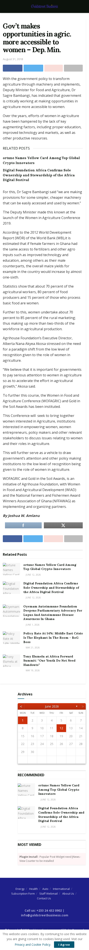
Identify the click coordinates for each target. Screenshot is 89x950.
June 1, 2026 (32, 624)
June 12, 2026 (33, 574)
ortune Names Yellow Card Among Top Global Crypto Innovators (49, 567)
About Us (68, 893)
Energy (20, 889)
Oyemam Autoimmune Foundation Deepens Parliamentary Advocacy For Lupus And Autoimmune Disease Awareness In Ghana (52, 612)
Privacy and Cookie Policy (32, 944)
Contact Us (44, 898)
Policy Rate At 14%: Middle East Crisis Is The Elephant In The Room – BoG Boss (53, 637)
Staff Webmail (48, 893)
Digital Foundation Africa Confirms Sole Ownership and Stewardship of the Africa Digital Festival (39, 175)
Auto (45, 889)
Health (33, 889)
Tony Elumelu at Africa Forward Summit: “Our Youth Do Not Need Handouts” (49, 660)
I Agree (64, 945)
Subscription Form (23, 893)
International (61, 889)
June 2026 (52, 706)
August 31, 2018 (13, 59)
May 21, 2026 (32, 647)
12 (61, 728)
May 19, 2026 (32, 670)
